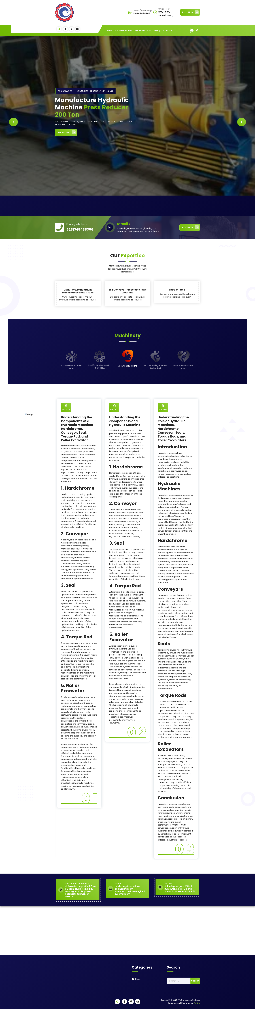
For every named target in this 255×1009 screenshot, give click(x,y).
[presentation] (13, 122)
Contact (167, 30)
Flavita (197, 1003)
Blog (137, 979)
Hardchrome (177, 289)
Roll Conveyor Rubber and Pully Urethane (127, 291)
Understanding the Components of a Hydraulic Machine (124, 421)
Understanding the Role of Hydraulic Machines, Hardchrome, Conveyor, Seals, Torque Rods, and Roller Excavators (173, 428)
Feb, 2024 (66, 407)
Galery (157, 30)
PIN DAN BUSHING (123, 30)
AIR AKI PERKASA (143, 30)
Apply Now (187, 227)
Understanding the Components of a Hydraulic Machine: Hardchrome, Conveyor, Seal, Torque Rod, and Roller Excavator (77, 428)
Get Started (186, 109)
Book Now (187, 12)
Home (109, 30)
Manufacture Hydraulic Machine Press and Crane (78, 291)
